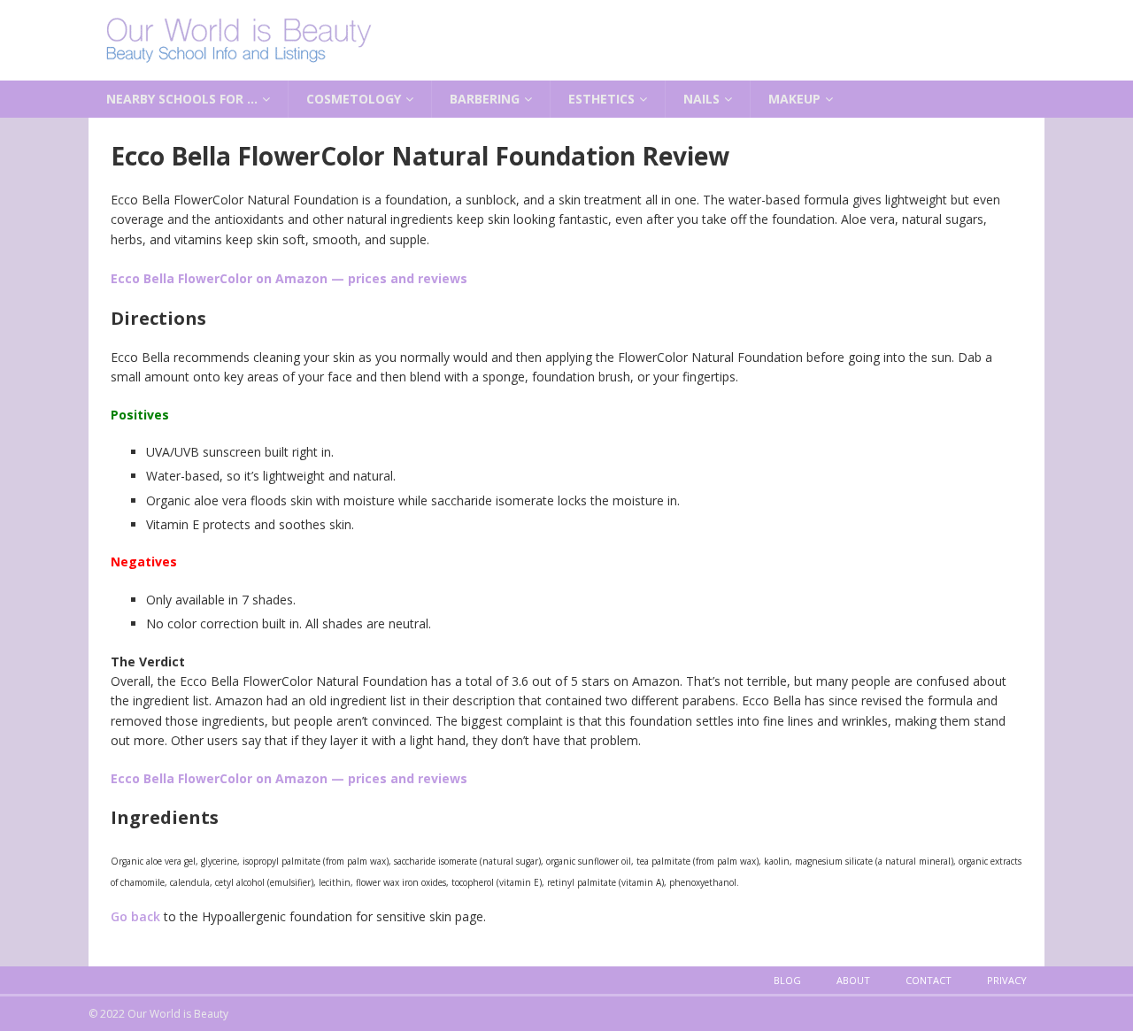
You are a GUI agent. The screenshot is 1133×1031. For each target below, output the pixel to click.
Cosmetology (353, 98)
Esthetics (601, 98)
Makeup (794, 98)
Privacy (1007, 980)
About (853, 980)
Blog (787, 980)
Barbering (485, 98)
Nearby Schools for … (182, 98)
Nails (701, 98)
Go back (135, 916)
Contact (929, 980)
